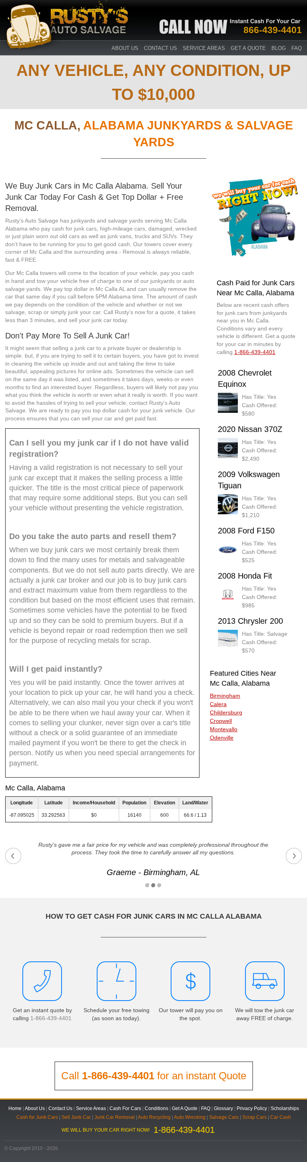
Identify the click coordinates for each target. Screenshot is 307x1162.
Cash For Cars (125, 1108)
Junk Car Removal (114, 1117)
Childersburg (226, 712)
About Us (35, 1108)
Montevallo (223, 729)
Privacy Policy (252, 1108)
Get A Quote (248, 48)
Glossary (223, 1108)
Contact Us (160, 48)
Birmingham (225, 695)
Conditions (156, 1108)
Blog (278, 48)
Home (15, 1108)
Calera (218, 704)
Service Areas (204, 48)
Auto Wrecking (189, 1117)
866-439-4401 (272, 30)
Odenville (221, 737)
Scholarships (285, 1108)
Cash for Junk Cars (37, 1117)
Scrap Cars (254, 1117)
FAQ (296, 48)
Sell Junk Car (76, 1117)
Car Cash (280, 1117)
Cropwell (221, 721)
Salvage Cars (224, 1117)
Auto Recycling (154, 1117)
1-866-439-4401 (51, 1018)
